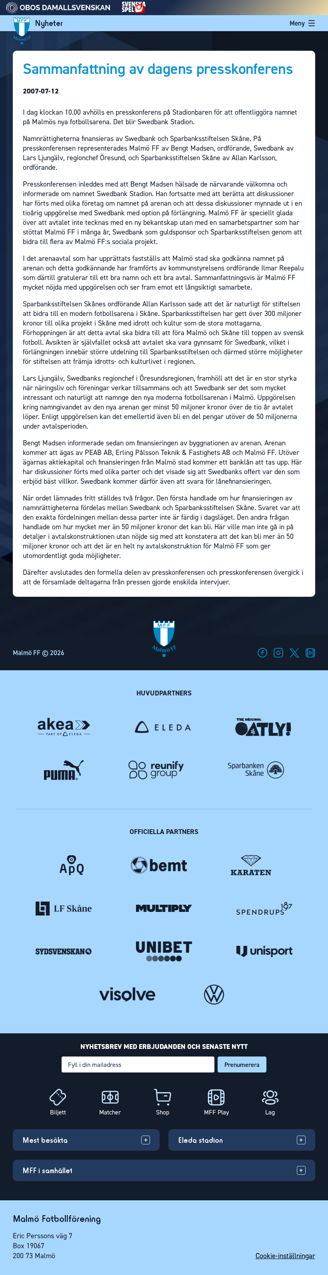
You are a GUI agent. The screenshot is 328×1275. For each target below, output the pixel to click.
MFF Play (216, 1112)
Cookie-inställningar (285, 1256)
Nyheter (49, 23)
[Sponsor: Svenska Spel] (134, 11)
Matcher (110, 1112)
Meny (297, 23)
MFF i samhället (47, 1170)
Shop (162, 1112)
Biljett (58, 1112)
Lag (270, 1112)
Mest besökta (45, 1140)
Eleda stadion (200, 1140)
